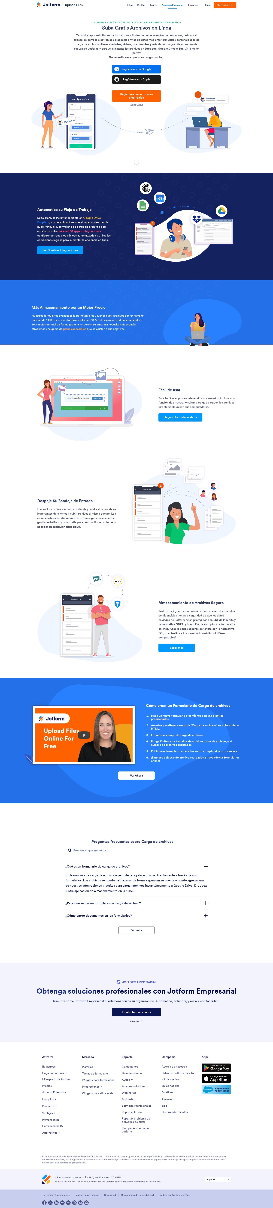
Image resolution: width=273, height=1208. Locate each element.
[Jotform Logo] (48, 5)
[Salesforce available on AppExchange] (216, 1089)
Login (208, 5)
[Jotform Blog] (68, 1202)
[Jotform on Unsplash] (86, 1202)
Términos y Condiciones (56, 1194)
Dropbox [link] (43, 222)
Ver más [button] (136, 930)
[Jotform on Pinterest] (74, 1202)
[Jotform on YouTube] (80, 1202)
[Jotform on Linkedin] (56, 1202)
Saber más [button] (176, 648)
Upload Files (74, 5)
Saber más (135, 1021)
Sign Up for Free (225, 5)
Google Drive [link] (92, 218)
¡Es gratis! (136, 105)
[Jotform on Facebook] (44, 1202)
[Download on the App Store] (216, 1078)
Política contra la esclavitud (174, 1194)
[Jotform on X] (50, 1202)
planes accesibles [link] (74, 329)
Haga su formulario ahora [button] (180, 417)
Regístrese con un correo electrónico (136, 95)
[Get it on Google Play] (216, 1067)
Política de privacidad (87, 1194)
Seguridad (110, 1194)
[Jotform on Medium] (62, 1202)
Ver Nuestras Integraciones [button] (60, 250)
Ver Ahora (136, 775)
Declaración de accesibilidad (137, 1194)
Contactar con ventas (136, 1012)
